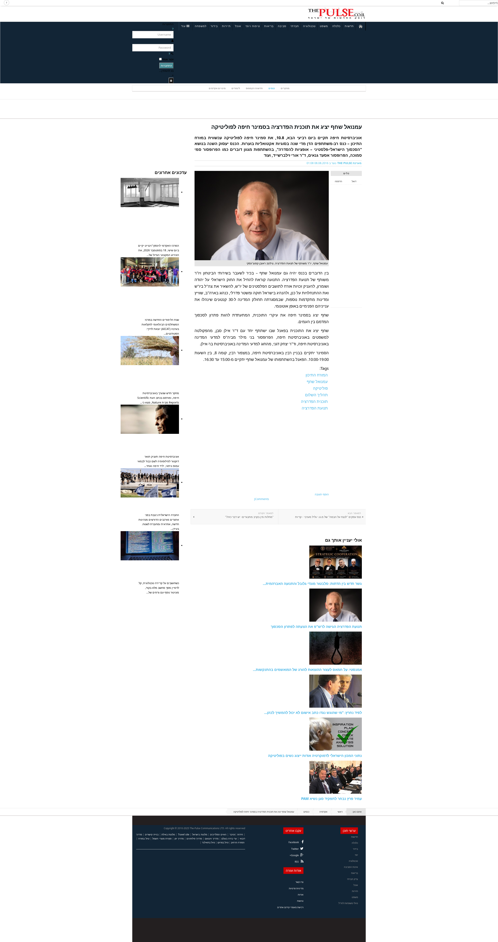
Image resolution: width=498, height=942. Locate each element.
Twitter (295, 849)
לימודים (235, 88)
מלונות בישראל (199, 834)
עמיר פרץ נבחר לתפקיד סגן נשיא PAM (331, 798)
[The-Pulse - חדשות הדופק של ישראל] (336, 13)
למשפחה (200, 26)
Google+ (294, 855)
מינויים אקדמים (217, 88)
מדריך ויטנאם (211, 838)
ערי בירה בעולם (229, 838)
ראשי (340, 811)
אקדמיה (323, 811)
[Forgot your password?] (169, 53)
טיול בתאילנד (208, 842)
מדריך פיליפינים (194, 838)
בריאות (269, 26)
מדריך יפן (179, 838)
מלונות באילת (168, 834)
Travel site (183, 834)
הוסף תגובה (322, 494)
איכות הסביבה (351, 867)
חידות (240, 834)
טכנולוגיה (309, 26)
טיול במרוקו (223, 842)
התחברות (166, 65)
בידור (214, 26)
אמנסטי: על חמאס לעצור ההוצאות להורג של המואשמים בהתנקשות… (307, 669)
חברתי (294, 26)
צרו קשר (299, 882)
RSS (297, 861)
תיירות (226, 26)
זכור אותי (168, 59)
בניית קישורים (151, 834)
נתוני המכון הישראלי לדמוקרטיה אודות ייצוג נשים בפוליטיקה (315, 755)
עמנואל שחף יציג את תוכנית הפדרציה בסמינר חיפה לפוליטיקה (286, 126)
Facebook (293, 842)
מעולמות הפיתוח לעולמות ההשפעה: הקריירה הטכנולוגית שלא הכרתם (159, 570)
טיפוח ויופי (252, 26)
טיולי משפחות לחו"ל (348, 903)
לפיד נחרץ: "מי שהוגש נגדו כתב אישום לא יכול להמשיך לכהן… (313, 712)
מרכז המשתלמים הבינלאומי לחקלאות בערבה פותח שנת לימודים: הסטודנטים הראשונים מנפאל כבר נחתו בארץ (158, 302)
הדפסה (338, 181)
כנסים (271, 88)
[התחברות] (171, 80)
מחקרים (285, 88)
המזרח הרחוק (238, 842)
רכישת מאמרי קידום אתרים (290, 907)
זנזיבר (232, 834)
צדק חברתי (352, 879)
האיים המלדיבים (218, 834)
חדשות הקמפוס (254, 88)
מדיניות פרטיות (296, 888)
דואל (354, 181)
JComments (261, 499)
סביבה (282, 26)
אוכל (238, 26)
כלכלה (336, 26)
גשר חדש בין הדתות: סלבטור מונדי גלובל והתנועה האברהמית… (312, 583)
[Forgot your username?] (173, 29)
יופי (356, 855)
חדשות (349, 26)
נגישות (300, 900)
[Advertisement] (184, 13)
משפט (324, 26)
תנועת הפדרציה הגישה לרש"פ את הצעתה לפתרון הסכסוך (316, 626)
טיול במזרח (143, 838)
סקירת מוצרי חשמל (161, 838)
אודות (300, 894)
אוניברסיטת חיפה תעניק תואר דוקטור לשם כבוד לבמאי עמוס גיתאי (160, 444)
